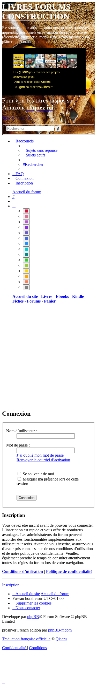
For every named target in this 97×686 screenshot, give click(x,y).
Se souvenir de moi (38, 474)
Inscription (10, 585)
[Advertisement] (48, 356)
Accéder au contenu (18, 117)
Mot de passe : (18, 445)
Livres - (48, 296)
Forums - (35, 301)
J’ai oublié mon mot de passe (40, 455)
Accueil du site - (26, 296)
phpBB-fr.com (60, 630)
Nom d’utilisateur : (21, 431)
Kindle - (79, 296)
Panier (50, 301)
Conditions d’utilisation (22, 571)
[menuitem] (40, 150)
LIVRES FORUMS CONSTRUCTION (36, 11)
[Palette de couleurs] (14, 206)
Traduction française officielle (26, 639)
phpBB (33, 616)
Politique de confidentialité (69, 571)
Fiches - (19, 301)
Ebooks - (64, 296)
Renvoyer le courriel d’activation (43, 460)
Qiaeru (61, 639)
